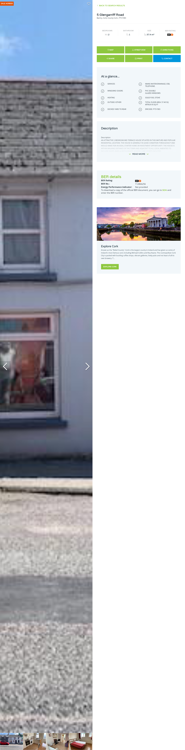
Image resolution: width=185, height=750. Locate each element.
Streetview (139, 50)
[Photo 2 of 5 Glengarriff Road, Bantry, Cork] (34, 741)
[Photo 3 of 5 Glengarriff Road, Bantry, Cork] (57, 741)
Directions (168, 50)
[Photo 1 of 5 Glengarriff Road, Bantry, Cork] (11, 741)
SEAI (164, 190)
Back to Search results (112, 5)
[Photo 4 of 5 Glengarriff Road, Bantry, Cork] (80, 741)
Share (111, 59)
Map (111, 50)
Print (139, 59)
